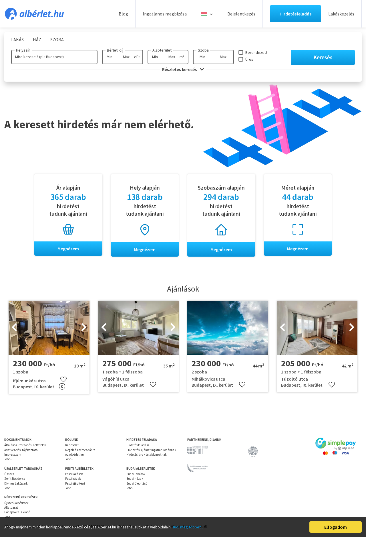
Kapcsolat (72, 445)
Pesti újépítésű (75, 483)
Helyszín (23, 50)
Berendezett (256, 52)
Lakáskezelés (341, 14)
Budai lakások (135, 474)
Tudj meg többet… (188, 527)
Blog (123, 14)
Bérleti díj (115, 50)
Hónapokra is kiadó (17, 512)
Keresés (323, 57)
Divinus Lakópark (16, 483)
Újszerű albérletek (16, 503)
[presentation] (14, 328)
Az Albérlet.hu (74, 455)
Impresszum (12, 455)
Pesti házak (73, 479)
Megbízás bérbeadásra (80, 450)
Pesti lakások (74, 474)
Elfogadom (335, 527)
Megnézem (68, 248)
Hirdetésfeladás (295, 14)
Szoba (203, 50)
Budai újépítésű (136, 483)
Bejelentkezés (241, 14)
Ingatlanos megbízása (165, 14)
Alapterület (162, 50)
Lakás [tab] (17, 39)
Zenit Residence (14, 479)
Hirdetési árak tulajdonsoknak (146, 455)
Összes (9, 474)
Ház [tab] (37, 39)
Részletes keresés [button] (180, 69)
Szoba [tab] (57, 39)
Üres (249, 59)
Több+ (8, 459)
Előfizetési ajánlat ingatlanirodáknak (151, 450)
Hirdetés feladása (138, 445)
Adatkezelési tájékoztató (20, 450)
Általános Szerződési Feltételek (25, 445)
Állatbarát (11, 507)
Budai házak (134, 479)
